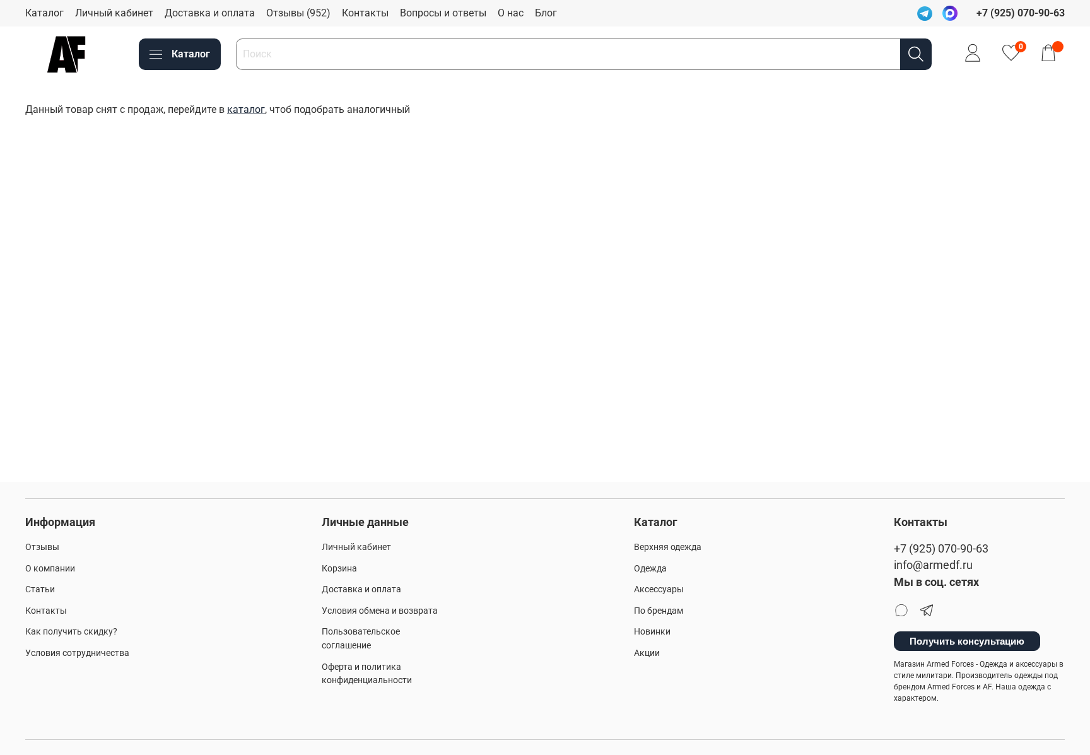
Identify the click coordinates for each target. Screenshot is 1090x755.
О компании (50, 568)
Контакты (365, 13)
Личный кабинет (114, 13)
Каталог (44, 13)
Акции (647, 653)
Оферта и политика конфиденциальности (367, 674)
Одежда (650, 568)
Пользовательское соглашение (361, 638)
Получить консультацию (967, 641)
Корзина (339, 568)
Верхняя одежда (667, 547)
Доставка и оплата (210, 13)
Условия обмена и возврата (380, 611)
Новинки (652, 631)
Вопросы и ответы (443, 13)
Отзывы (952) (298, 13)
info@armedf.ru (933, 565)
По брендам (658, 611)
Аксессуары (659, 589)
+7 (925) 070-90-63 (941, 548)
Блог (546, 13)
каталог (246, 109)
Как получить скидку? (71, 631)
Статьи (40, 589)
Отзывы (42, 547)
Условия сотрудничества (77, 653)
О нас (511, 13)
